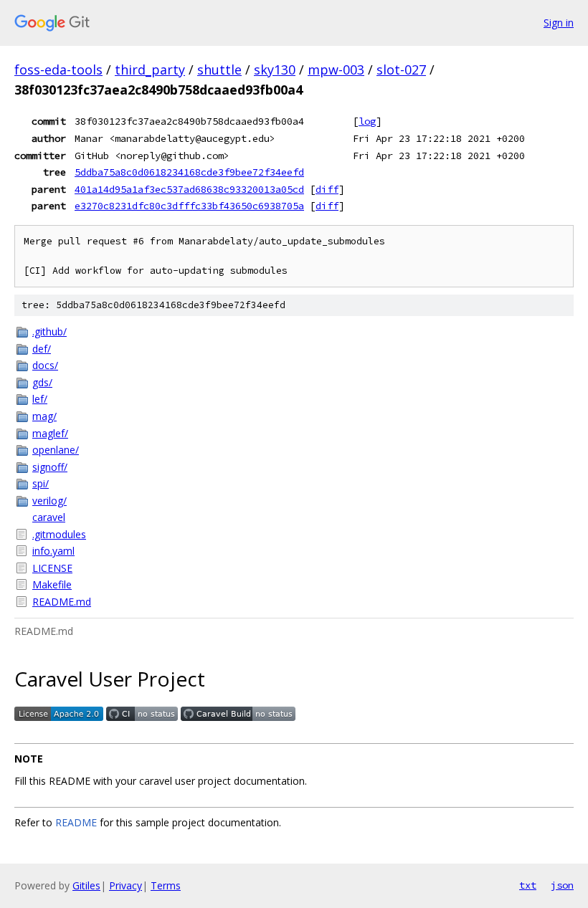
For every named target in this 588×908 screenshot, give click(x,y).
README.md (61, 601)
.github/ (49, 331)
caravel (48, 517)
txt (527, 885)
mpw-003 (336, 69)
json (562, 885)
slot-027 (401, 69)
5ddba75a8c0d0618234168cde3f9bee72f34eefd (189, 172)
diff (327, 189)
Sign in (559, 22)
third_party (150, 69)
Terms (166, 885)
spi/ (40, 483)
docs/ (45, 365)
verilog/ (49, 500)
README (76, 822)
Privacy (125, 885)
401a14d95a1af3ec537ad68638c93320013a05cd (189, 189)
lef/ (39, 399)
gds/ (42, 382)
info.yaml (53, 551)
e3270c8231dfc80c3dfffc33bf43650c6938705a (189, 205)
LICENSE (52, 568)
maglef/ (50, 433)
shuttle (219, 69)
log (367, 121)
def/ (41, 348)
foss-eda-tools (58, 69)
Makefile (52, 584)
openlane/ (55, 450)
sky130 (274, 69)
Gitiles (86, 885)
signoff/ (49, 467)
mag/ (44, 416)
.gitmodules (59, 534)
